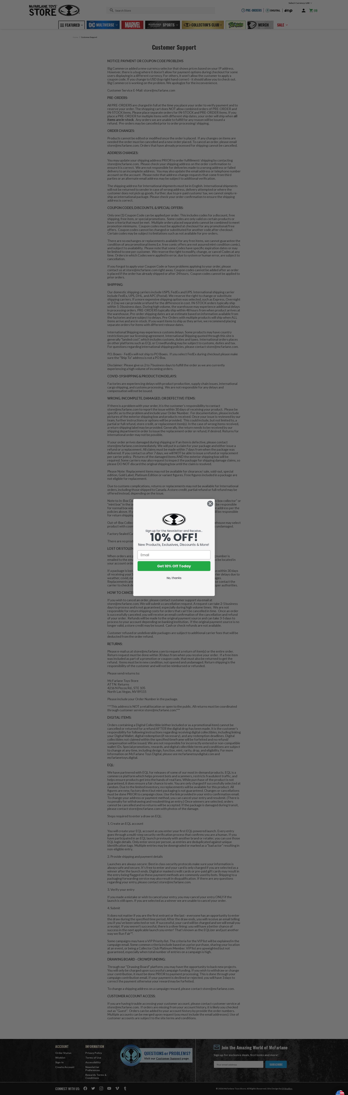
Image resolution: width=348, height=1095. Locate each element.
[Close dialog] (210, 503)
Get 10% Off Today (174, 566)
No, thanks (174, 578)
